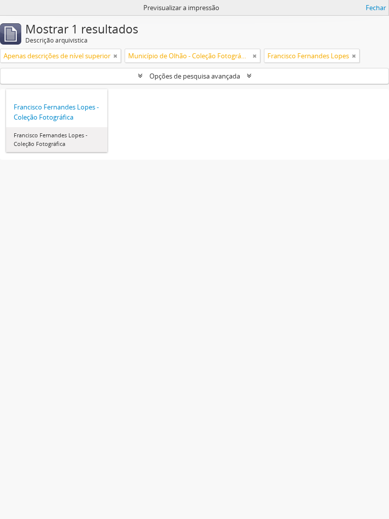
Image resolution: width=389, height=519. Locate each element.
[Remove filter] (115, 56)
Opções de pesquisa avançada (195, 76)
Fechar (376, 7)
